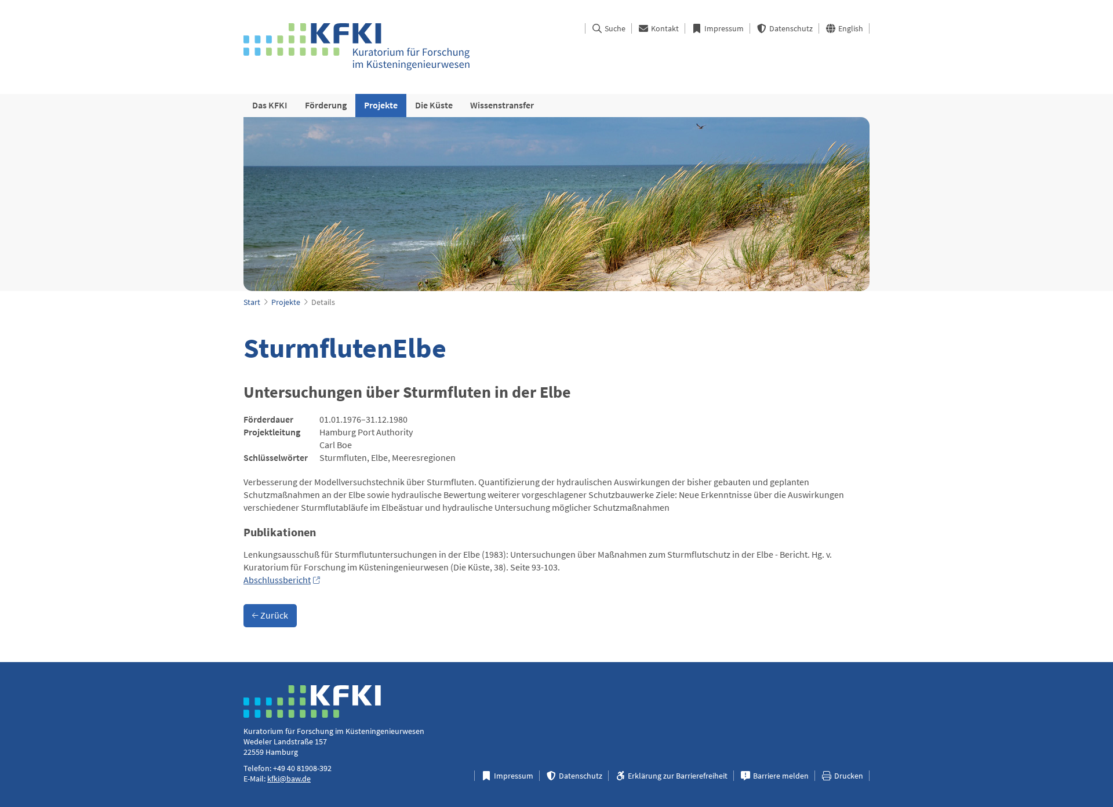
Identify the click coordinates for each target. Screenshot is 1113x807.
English (849, 28)
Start (251, 302)
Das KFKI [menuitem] (270, 105)
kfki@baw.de (289, 778)
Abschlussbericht (277, 580)
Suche (614, 28)
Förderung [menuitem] (326, 105)
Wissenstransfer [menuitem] (502, 105)
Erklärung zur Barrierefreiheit (677, 775)
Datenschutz (790, 28)
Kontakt (664, 28)
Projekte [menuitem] (381, 105)
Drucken (847, 775)
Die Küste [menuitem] (434, 105)
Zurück (273, 615)
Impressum (723, 28)
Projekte (285, 302)
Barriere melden (780, 775)
